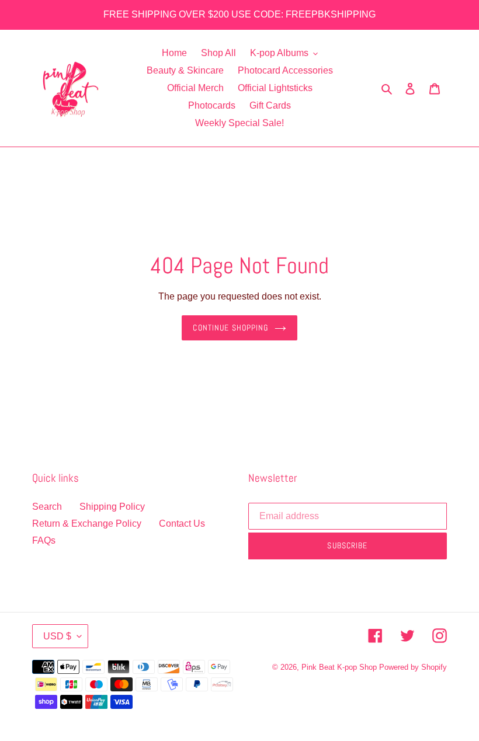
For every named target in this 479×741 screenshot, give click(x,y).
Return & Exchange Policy (86, 523)
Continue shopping (230, 327)
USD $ (57, 636)
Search (47, 507)
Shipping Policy (112, 507)
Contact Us (182, 523)
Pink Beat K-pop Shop (339, 667)
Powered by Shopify (413, 667)
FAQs (43, 540)
